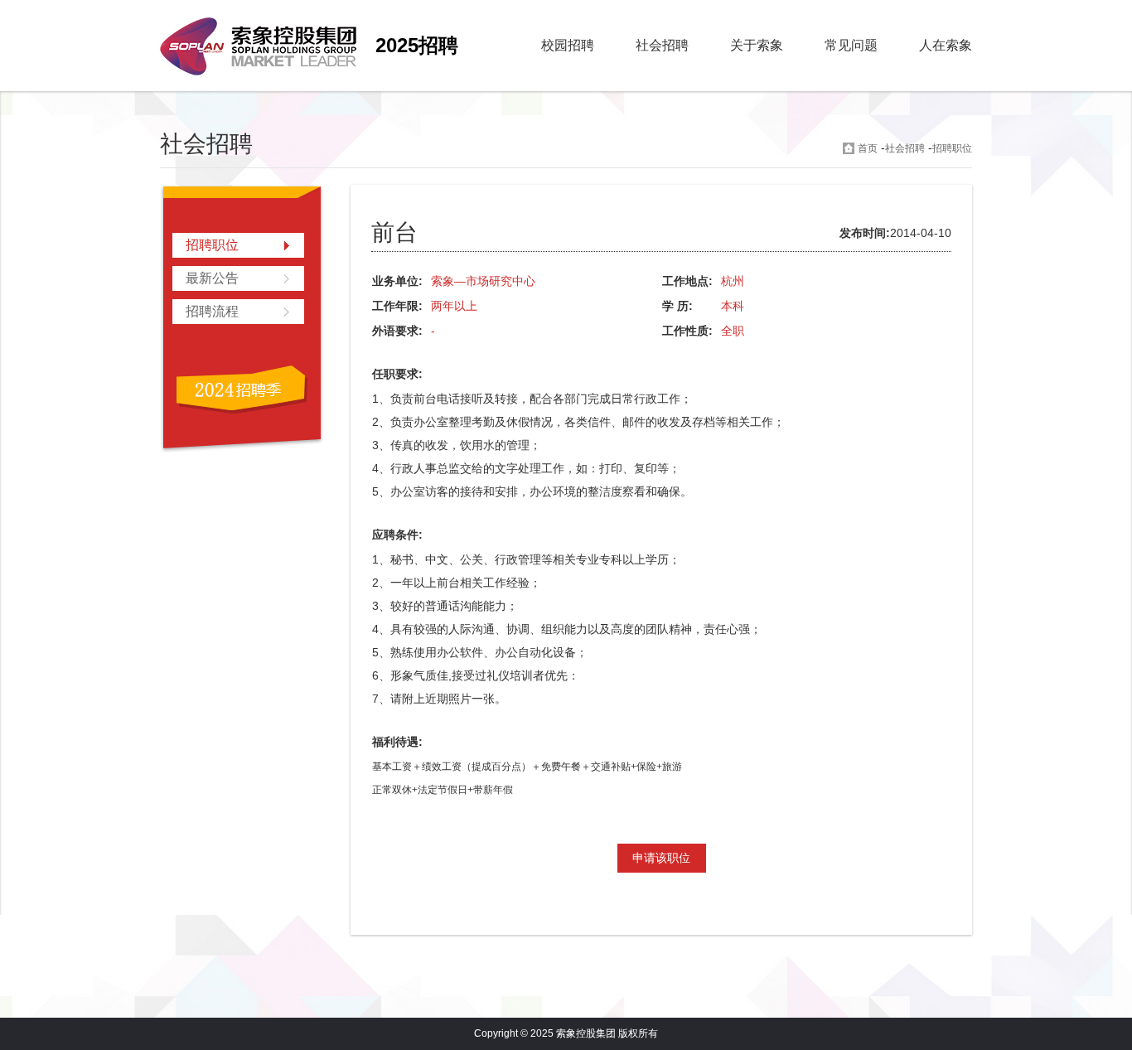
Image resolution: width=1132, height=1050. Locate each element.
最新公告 (212, 278)
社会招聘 (662, 45)
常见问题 (851, 45)
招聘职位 (952, 148)
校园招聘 (567, 45)
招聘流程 (212, 311)
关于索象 (756, 45)
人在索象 (945, 45)
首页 (868, 148)
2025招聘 (416, 45)
